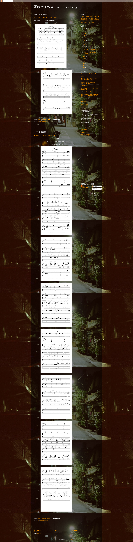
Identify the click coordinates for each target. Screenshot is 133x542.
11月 (85, 35)
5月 (85, 46)
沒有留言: (49, 119)
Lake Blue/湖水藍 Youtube (86, 136)
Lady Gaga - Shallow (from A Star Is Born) (45, 17)
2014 (84, 67)
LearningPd (95, 19)
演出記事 (88, 19)
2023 (84, 28)
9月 (85, 38)
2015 (84, 65)
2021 (84, 31)
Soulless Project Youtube (86, 131)
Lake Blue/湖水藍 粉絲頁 (86, 134)
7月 (85, 42)
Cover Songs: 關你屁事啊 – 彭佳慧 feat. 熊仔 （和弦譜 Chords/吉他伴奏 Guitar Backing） (89, 95)
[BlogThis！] (55, 119)
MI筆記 (92, 22)
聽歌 (92, 19)
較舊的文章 (75, 531)
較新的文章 (37, 531)
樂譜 (41, 121)
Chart (43, 121)
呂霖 (84, 186)
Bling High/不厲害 (87, 22)
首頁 (56, 531)
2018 (84, 60)
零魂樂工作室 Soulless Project (58, 7)
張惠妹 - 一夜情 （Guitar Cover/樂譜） (89, 104)
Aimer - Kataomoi (85, 99)
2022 (84, 30)
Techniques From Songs (94, 18)
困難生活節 (83, 101)
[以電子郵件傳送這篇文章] (54, 119)
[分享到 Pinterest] (59, 119)
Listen (82, 19)
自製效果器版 (84, 85)
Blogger (72, 539)
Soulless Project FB (85, 129)
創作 (94, 22)
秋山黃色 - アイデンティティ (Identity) (44, 135)
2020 (84, 56)
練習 (85, 19)
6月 (85, 44)
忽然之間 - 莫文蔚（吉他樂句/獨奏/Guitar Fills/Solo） (88, 83)
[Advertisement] (56, 127)
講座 (83, 22)
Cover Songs (86, 18)
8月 (85, 40)
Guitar (46, 121)
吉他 (38, 121)
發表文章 (95, 186)
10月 (85, 37)
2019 (84, 58)
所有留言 (95, 188)
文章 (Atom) (39, 533)
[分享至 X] (56, 119)
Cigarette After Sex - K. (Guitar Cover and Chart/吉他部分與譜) (89, 79)
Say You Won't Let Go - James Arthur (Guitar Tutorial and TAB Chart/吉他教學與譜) (89, 75)
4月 (85, 48)
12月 (85, 33)
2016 (84, 63)
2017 (84, 61)
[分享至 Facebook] (58, 119)
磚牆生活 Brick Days (85, 132)
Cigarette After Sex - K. (86, 91)
